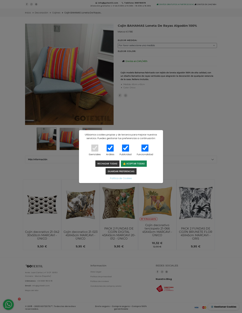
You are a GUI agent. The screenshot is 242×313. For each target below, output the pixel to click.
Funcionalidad (145, 154)
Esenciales (95, 154)
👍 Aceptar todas (134, 163)
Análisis (110, 154)
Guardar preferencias (121, 171)
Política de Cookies (121, 178)
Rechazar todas (107, 163)
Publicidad (126, 154)
